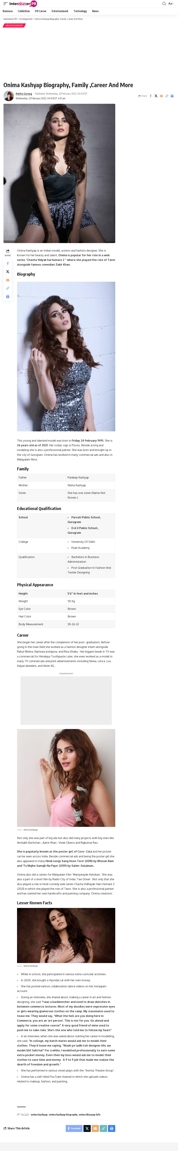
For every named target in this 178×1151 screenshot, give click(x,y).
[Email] (161, 96)
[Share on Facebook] (150, 96)
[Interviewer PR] (23, 3)
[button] (6, 3)
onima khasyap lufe (89, 1114)
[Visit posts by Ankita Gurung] (8, 96)
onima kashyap (39, 1114)
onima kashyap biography (63, 1114)
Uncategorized (14, 25)
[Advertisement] (89, 54)
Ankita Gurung (24, 93)
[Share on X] (155, 96)
